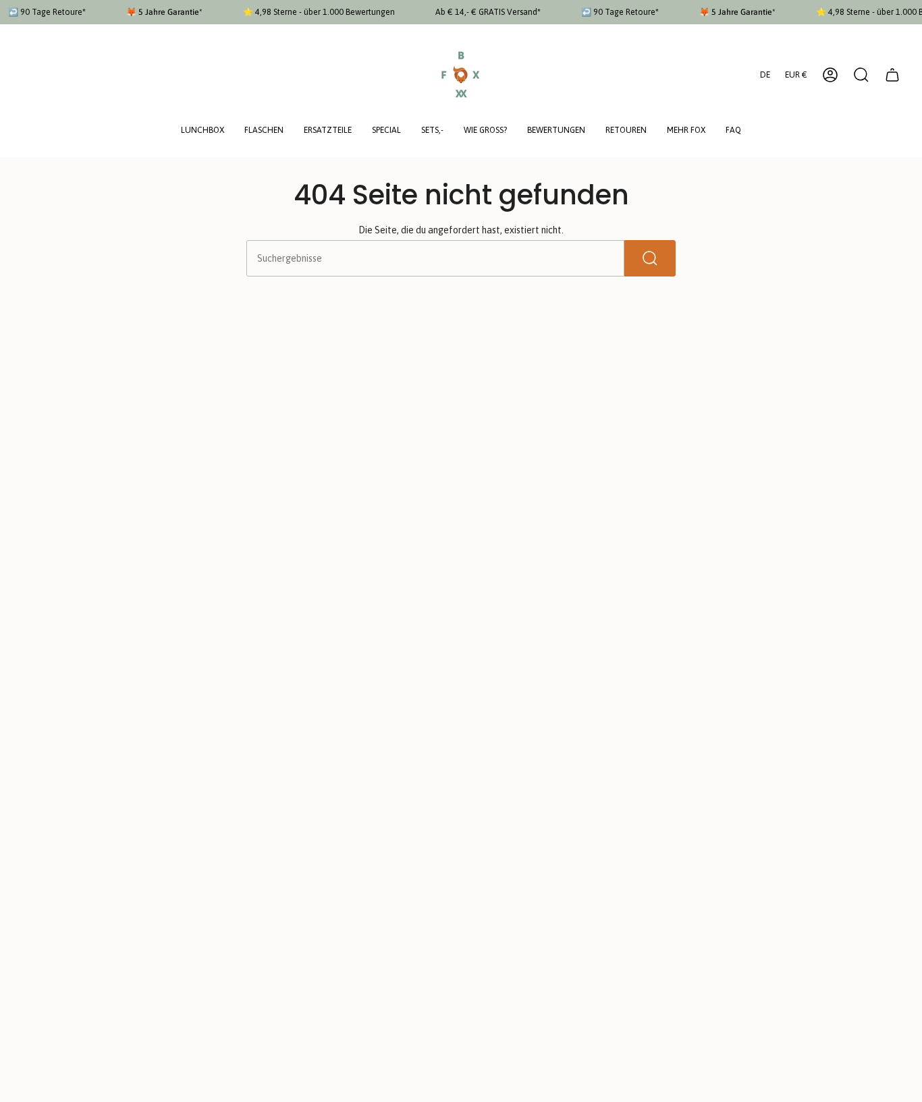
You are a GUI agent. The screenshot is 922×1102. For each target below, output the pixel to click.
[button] (202, 131)
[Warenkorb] (892, 74)
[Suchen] (650, 258)
